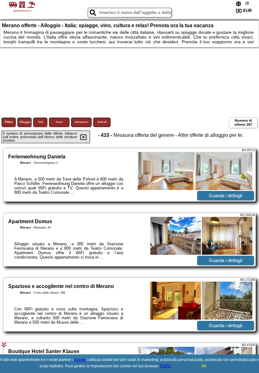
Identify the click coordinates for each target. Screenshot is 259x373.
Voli (40, 122)
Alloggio (25, 122)
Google (80, 360)
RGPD (165, 366)
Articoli (102, 122)
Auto (59, 122)
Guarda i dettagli (225, 195)
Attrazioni (81, 122)
